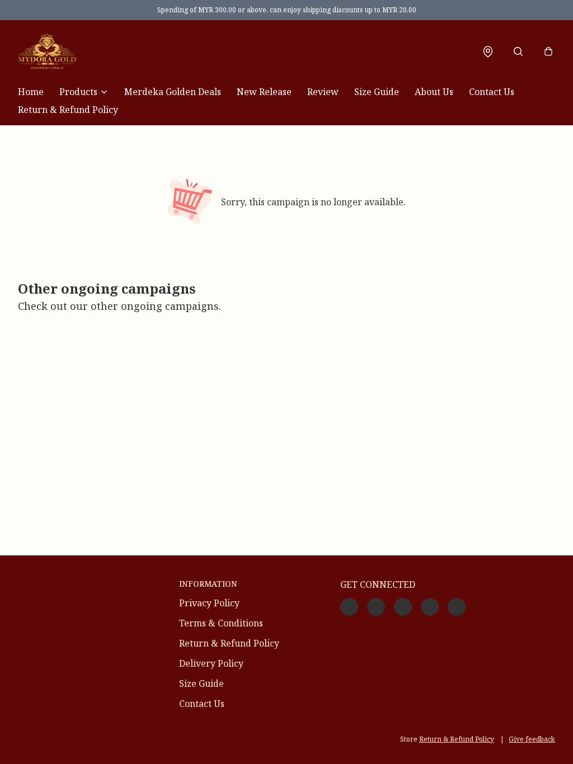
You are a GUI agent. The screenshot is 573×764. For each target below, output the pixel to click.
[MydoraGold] (47, 51)
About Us (434, 92)
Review (323, 92)
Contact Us (491, 92)
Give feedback (532, 739)
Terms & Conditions (221, 623)
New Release (264, 92)
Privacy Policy (209, 603)
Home (31, 92)
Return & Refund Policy (68, 109)
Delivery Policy (211, 663)
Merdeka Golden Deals (172, 92)
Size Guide (376, 92)
